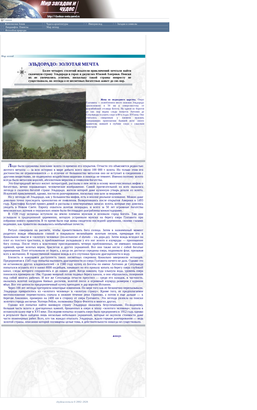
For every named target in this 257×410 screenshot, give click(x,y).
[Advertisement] (73, 43)
